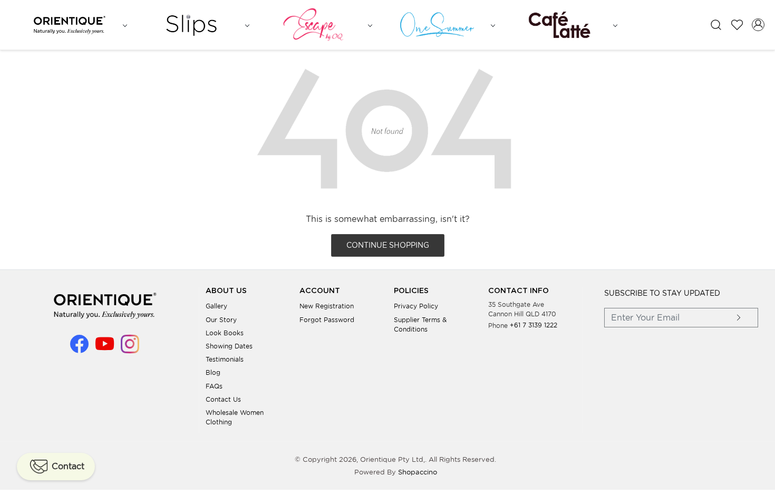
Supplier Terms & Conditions (420, 324)
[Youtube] (104, 349)
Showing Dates (229, 346)
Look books (225, 333)
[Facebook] (79, 349)
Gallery (216, 306)
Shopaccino (417, 472)
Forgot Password (326, 320)
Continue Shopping (387, 245)
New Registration (326, 306)
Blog (213, 372)
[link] (715, 25)
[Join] (739, 317)
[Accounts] (758, 24)
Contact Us (223, 399)
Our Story (221, 320)
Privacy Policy (416, 306)
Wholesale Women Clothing (235, 417)
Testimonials (225, 359)
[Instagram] (130, 349)
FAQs (214, 386)
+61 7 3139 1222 (533, 325)
